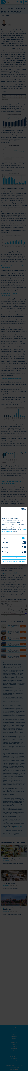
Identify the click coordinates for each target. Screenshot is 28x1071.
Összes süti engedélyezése (14, 557)
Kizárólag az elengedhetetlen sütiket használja (14, 561)
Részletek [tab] (14, 513)
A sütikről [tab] (23, 513)
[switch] (24, 542)
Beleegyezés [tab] (5, 513)
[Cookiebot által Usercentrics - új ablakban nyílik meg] (20, 509)
